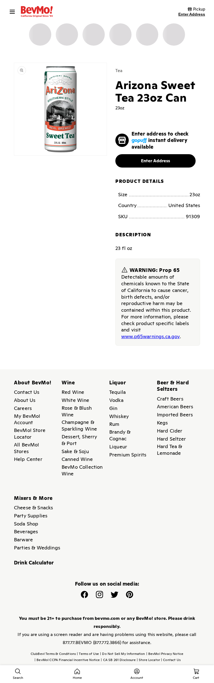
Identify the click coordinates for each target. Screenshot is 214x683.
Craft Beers (170, 398)
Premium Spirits (127, 454)
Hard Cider (170, 431)
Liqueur (118, 446)
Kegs (162, 422)
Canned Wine (77, 459)
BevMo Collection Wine (82, 470)
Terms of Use (88, 654)
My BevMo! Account (27, 419)
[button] (13, 12)
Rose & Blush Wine (77, 411)
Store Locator (148, 660)
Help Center (28, 459)
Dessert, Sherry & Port (79, 439)
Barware (23, 539)
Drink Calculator (34, 562)
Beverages (26, 531)
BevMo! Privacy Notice (165, 654)
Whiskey (119, 416)
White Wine (75, 400)
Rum (114, 424)
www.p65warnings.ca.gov (150, 336)
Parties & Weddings (37, 547)
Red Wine (73, 392)
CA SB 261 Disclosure (118, 660)
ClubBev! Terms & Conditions (53, 654)
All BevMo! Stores (26, 447)
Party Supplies (30, 515)
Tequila (117, 392)
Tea (118, 70)
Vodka (116, 400)
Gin (113, 408)
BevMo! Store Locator (29, 433)
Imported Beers (175, 414)
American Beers (175, 406)
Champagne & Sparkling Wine (79, 425)
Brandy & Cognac (119, 435)
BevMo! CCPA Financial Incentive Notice (67, 660)
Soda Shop (26, 523)
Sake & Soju (75, 451)
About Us (24, 400)
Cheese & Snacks (33, 507)
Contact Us (27, 392)
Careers (23, 408)
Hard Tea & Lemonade (169, 449)
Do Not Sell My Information (122, 654)
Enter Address (191, 14)
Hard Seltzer (171, 439)
